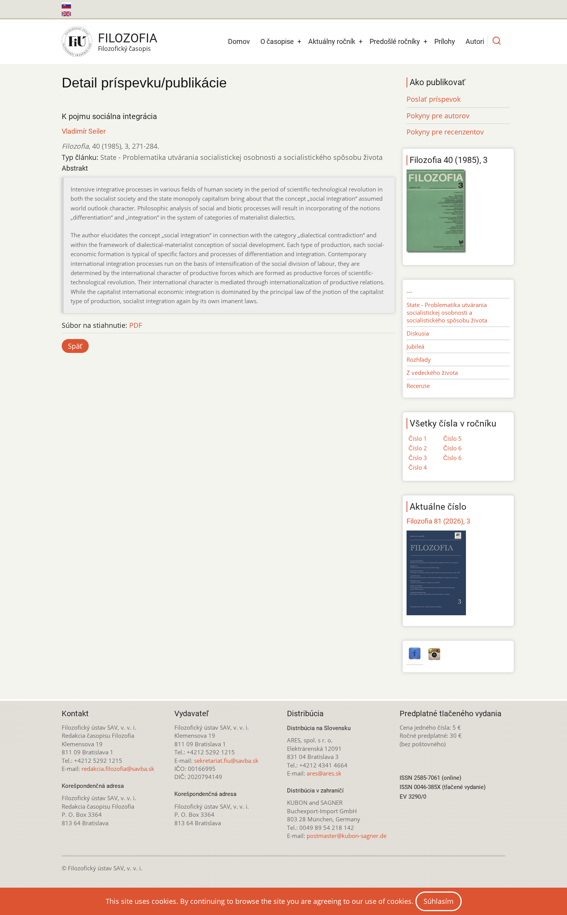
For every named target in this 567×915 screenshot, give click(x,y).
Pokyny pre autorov (438, 115)
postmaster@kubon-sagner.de (346, 835)
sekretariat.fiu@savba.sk (226, 760)
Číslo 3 (417, 458)
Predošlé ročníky (395, 41)
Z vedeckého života (432, 372)
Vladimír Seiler (84, 131)
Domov (239, 41)
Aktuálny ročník (331, 41)
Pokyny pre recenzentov (445, 131)
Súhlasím (439, 901)
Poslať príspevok (434, 99)
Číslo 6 (452, 448)
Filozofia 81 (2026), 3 (438, 521)
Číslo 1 (417, 438)
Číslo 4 (417, 467)
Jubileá (415, 346)
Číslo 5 (452, 438)
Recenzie (418, 386)
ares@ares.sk (324, 773)
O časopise (277, 41)
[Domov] (77, 41)
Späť (75, 346)
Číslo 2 (417, 448)
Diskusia (418, 333)
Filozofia (127, 38)
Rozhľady (419, 359)
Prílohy (444, 41)
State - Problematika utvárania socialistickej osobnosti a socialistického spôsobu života (447, 312)
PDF (135, 325)
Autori (475, 41)
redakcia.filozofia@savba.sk (117, 768)
